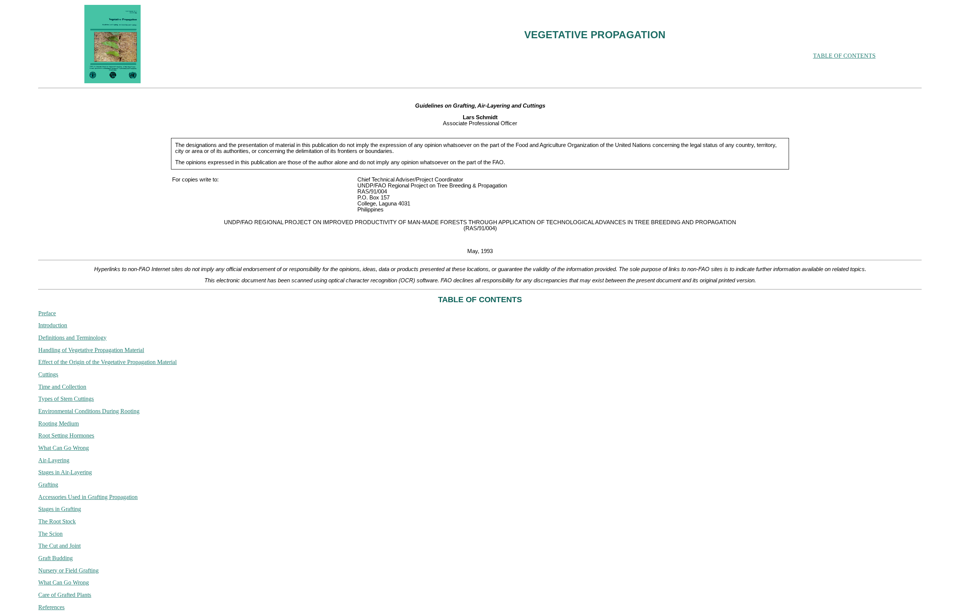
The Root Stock (57, 521)
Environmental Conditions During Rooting (89, 411)
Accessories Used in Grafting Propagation (88, 497)
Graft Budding (55, 558)
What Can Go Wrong (63, 448)
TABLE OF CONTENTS (844, 55)
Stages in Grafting (59, 509)
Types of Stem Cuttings (66, 399)
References (51, 607)
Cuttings (48, 374)
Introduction (52, 325)
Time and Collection (62, 387)
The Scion (50, 534)
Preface (47, 313)
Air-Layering (53, 460)
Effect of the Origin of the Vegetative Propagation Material (107, 362)
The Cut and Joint (59, 546)
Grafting (48, 484)
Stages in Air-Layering (65, 472)
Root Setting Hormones (66, 435)
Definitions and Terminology (72, 337)
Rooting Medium (58, 423)
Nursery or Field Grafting (68, 570)
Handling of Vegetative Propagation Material (91, 350)
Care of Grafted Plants (64, 595)
